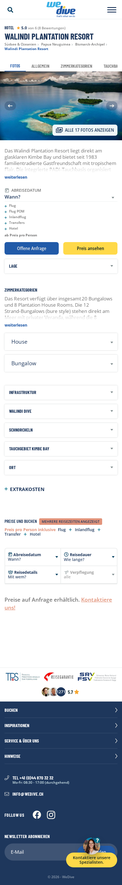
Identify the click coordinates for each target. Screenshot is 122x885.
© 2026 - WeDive (61, 877)
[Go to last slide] (10, 105)
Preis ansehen (90, 248)
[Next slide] (111, 105)
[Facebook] (37, 817)
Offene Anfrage (31, 248)
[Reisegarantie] (58, 677)
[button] (10, 10)
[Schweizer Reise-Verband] (97, 677)
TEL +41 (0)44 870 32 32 (32, 777)
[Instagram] (51, 817)
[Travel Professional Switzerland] (22, 677)
